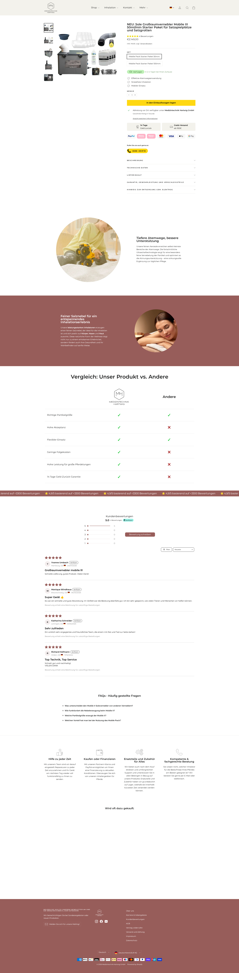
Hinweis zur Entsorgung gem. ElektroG (150, 190)
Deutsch (102, 952)
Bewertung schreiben (140, 534)
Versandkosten (146, 44)
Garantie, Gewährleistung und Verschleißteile (155, 182)
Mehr (143, 7)
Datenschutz (131, 940)
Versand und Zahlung (135, 932)
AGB (128, 923)
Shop (94, 7)
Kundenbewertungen (135, 919)
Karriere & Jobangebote (136, 915)
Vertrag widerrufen (134, 928)
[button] (172, 8)
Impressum (131, 936)
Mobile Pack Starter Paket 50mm (144, 56)
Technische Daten (137, 168)
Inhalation (110, 7)
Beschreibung (135, 160)
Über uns (130, 911)
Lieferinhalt (134, 175)
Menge (130, 91)
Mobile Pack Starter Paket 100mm (145, 63)
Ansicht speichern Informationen (145, 118)
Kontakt (128, 7)
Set (129, 52)
